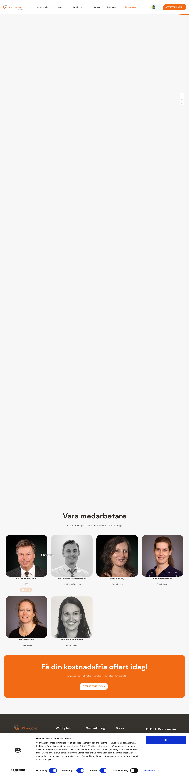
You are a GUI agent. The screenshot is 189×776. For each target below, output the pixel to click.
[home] (13, 7)
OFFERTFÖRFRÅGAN (94, 686)
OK (166, 740)
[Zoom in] (182, 95)
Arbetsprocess (79, 7)
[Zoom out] (182, 99)
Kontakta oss (130, 7)
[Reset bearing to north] (182, 103)
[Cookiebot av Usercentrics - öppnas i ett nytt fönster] (18, 771)
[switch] (80, 770)
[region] (112, 324)
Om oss (97, 7)
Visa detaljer (149, 770)
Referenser (112, 7)
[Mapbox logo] (47, 555)
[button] (44, 7)
